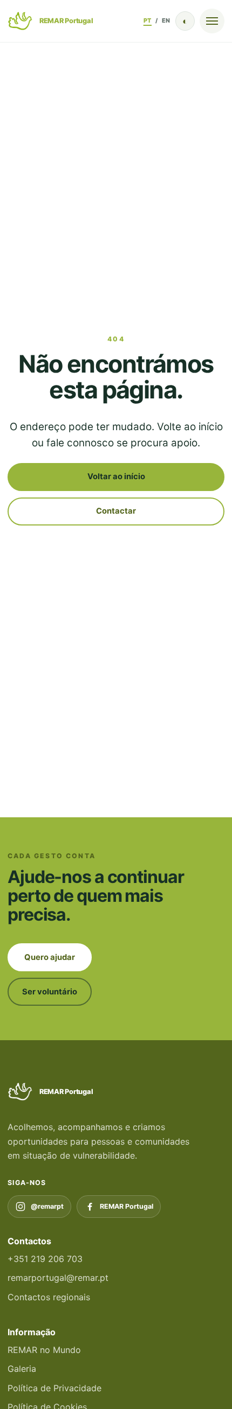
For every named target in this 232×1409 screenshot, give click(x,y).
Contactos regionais (49, 1297)
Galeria (22, 1368)
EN (166, 20)
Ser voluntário (49, 992)
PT (148, 20)
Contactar (116, 511)
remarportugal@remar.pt (58, 1277)
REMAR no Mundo (44, 1349)
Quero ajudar (49, 957)
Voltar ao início (116, 476)
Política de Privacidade (54, 1388)
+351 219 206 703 (45, 1258)
